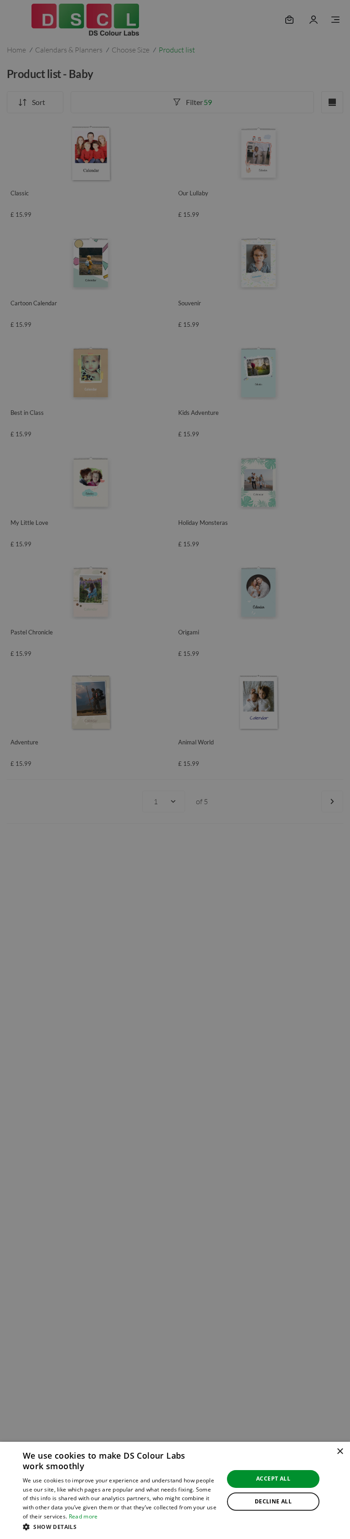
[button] (120, 1526)
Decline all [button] (273, 1501)
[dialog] (175, 1490)
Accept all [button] (273, 1478)
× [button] (339, 1451)
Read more (83, 1516)
